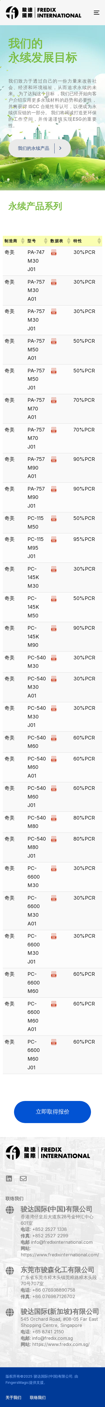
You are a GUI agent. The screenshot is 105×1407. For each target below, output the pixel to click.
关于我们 (13, 1397)
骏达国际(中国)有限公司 (53, 1376)
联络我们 (38, 1397)
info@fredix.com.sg (52, 1338)
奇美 (9, 252)
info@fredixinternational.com (62, 1242)
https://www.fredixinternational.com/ (60, 1254)
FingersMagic (17, 1382)
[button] (22, 240)
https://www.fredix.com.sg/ (61, 1344)
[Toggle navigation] (83, 12)
